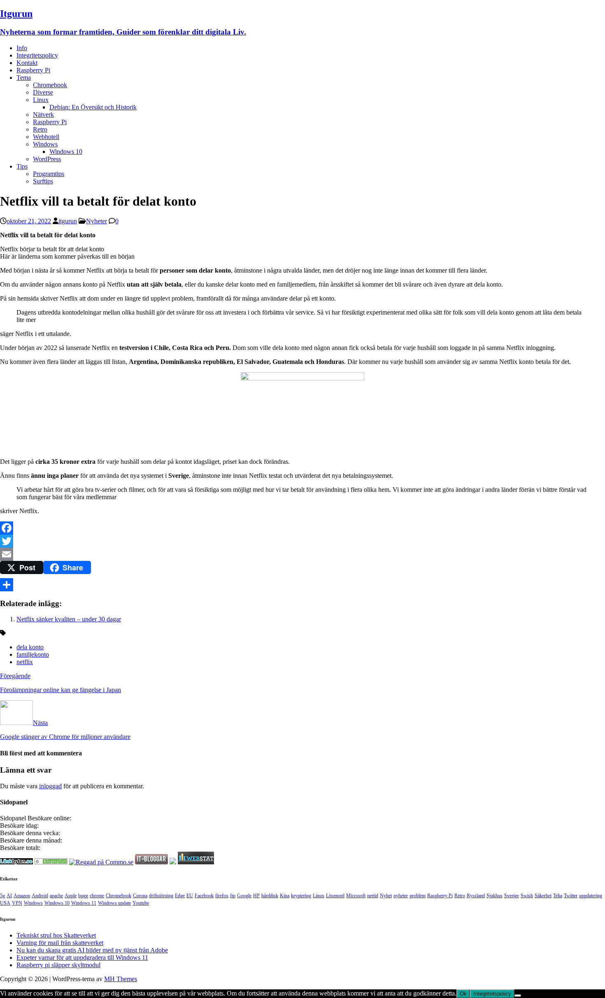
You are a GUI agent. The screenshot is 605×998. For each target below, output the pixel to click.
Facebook (204, 895)
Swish (527, 895)
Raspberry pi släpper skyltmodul (58, 964)
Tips (22, 166)
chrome (97, 895)
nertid (372, 895)
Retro (40, 129)
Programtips (48, 173)
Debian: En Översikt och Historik (93, 107)
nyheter (400, 895)
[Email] (302, 554)
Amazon (22, 895)
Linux (41, 99)
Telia (557, 895)
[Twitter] (302, 541)
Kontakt (26, 62)
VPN (17, 903)
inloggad (50, 786)
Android (40, 895)
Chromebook (50, 84)
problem (418, 895)
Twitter (570, 895)
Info (21, 47)
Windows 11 (83, 903)
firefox (221, 895)
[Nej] (517, 995)
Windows (45, 144)
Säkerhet (543, 895)
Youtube (141, 903)
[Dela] (302, 584)
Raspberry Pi (33, 70)
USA (5, 903)
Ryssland (476, 895)
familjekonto (32, 654)
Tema (23, 77)
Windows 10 (65, 151)
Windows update (114, 903)
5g (2, 895)
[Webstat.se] (196, 862)
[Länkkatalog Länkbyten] (16, 862)
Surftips (43, 181)
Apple (71, 895)
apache (56, 895)
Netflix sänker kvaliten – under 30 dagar (68, 619)
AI (9, 895)
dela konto (30, 647)
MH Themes (120, 978)
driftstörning (161, 895)
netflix (24, 661)
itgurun (67, 221)
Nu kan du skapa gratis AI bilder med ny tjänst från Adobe (92, 950)
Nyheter (96, 221)
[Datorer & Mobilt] (51, 862)
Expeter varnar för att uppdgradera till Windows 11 (82, 957)
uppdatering (590, 895)
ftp (232, 895)
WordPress (47, 158)
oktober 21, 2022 (29, 221)
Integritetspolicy (37, 55)
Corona (140, 895)
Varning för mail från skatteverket (59, 942)
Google (244, 895)
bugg (83, 895)
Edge (180, 895)
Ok (463, 994)
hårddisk (269, 895)
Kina (284, 895)
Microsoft (355, 895)
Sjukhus (494, 895)
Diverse (43, 92)
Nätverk (43, 114)
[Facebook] (302, 528)
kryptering (301, 895)
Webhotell (46, 136)
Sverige (511, 895)
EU (189, 895)
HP (256, 895)
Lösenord (335, 895)
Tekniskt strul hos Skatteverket (56, 935)
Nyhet (386, 895)
